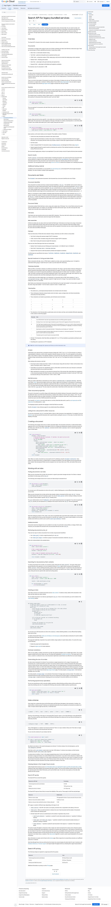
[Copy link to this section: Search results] (38, 155)
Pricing (48, 865)
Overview (4, 8)
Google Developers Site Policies (46, 880)
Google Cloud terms (39, 904)
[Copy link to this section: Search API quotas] (40, 775)
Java (34, 24)
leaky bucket (52, 834)
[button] (8, 26)
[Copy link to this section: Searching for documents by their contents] (55, 562)
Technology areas (22, 1)
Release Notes (45, 894)
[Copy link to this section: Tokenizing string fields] (40, 266)
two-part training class (56, 168)
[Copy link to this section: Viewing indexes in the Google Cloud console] (56, 764)
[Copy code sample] (77, 100)
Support (43, 892)
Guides (9, 8)
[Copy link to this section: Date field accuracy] (38, 378)
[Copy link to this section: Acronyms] (33, 350)
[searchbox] (9, 12)
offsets (57, 162)
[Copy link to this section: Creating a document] (44, 421)
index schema (55, 592)
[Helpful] (80, 15)
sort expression (74, 400)
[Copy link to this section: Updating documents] (39, 522)
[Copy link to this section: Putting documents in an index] (47, 472)
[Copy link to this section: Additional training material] (45, 166)
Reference (16, 8)
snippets (77, 145)
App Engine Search (46, 83)
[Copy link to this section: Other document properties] (46, 390)
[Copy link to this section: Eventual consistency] (41, 650)
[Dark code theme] (75, 100)
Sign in (108, 1)
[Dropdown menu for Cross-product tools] (40, 1)
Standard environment (19, 5)
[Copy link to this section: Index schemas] (39, 700)
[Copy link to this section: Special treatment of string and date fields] (54, 258)
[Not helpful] (82, 15)
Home (29, 14)
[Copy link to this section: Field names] (35, 213)
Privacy (27, 904)
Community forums (46, 890)
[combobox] (79, 1)
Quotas (51, 838)
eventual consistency (66, 654)
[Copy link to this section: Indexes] (34, 70)
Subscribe (96, 904)
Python (45, 24)
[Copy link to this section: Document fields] (39, 203)
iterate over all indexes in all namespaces (50, 635)
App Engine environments (33, 8)
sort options (37, 400)
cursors (52, 162)
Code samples (68, 894)
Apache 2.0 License (29, 880)
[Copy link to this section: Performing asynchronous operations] (51, 681)
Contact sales (21, 896)
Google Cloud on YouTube (93, 896)
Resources (23, 8)
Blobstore (30, 415)
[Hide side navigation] (15, 904)
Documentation (35, 14)
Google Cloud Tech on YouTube (94, 899)
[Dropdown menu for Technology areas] (27, 1)
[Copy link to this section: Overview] (36, 39)
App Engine (7, 5)
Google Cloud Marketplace (24, 894)
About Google (21, 904)
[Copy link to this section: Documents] (36, 46)
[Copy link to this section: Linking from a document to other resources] (55, 411)
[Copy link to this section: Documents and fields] (44, 175)
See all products (22, 890)
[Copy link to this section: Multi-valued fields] (38, 220)
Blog (89, 890)
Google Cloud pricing (23, 892)
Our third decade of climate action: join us (52, 904)
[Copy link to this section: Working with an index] (44, 468)
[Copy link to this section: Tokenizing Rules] (36, 288)
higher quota (38, 646)
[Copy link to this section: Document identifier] (41, 182)
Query (59, 566)
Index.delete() (31, 598)
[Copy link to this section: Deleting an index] (39, 590)
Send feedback (78, 18)
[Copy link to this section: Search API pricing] (42, 848)
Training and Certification (70, 899)
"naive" (35, 382)
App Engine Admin (65, 82)
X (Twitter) (90, 894)
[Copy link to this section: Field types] (34, 231)
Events (89, 892)
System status (45, 896)
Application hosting (43, 14)
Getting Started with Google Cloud (72, 892)
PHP (39, 24)
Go (29, 24)
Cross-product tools (34, 1)
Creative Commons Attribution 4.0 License (60, 879)
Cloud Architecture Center (70, 896)
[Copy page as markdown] (34, 21)
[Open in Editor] (79, 100)
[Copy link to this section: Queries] (34, 87)
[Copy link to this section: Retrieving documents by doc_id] (48, 530)
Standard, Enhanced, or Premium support (37, 843)
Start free (106, 5)
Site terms (32, 904)
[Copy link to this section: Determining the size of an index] (48, 659)
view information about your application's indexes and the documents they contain (63, 766)
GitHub (66, 890)
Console (90, 1)
